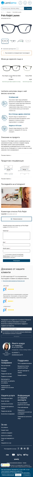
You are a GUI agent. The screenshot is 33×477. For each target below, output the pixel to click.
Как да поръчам (5, 365)
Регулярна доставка (7, 398)
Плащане (3, 371)
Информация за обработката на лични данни (7, 387)
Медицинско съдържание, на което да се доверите (25, 412)
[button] (5, 41)
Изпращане (16, 260)
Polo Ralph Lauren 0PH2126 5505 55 (11, 76)
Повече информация (8, 475)
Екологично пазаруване (8, 414)
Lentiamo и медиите (6, 433)
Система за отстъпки (7, 404)
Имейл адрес (6, 248)
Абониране (16, 336)
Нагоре (24, 462)
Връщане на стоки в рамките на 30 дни (23, 367)
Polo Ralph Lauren (17, 12)
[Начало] (1, 12)
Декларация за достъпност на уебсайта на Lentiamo (8, 381)
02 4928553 (15, 352)
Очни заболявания (23, 407)
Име (4, 242)
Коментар (6, 230)
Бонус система (5, 401)
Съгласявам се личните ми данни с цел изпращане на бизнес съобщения (17, 332)
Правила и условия (6, 376)
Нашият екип (4, 430)
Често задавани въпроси (25, 363)
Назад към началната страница (14, 462)
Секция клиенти (22, 375)
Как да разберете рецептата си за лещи (24, 404)
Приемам (18, 475)
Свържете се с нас (6, 443)
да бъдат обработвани (25, 332)
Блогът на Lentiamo (6, 435)
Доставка (4, 368)
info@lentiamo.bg (16, 354)
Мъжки (9, 12)
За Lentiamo (4, 427)
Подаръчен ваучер (6, 374)
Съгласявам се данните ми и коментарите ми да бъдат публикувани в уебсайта (13, 256)
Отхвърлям (27, 475)
